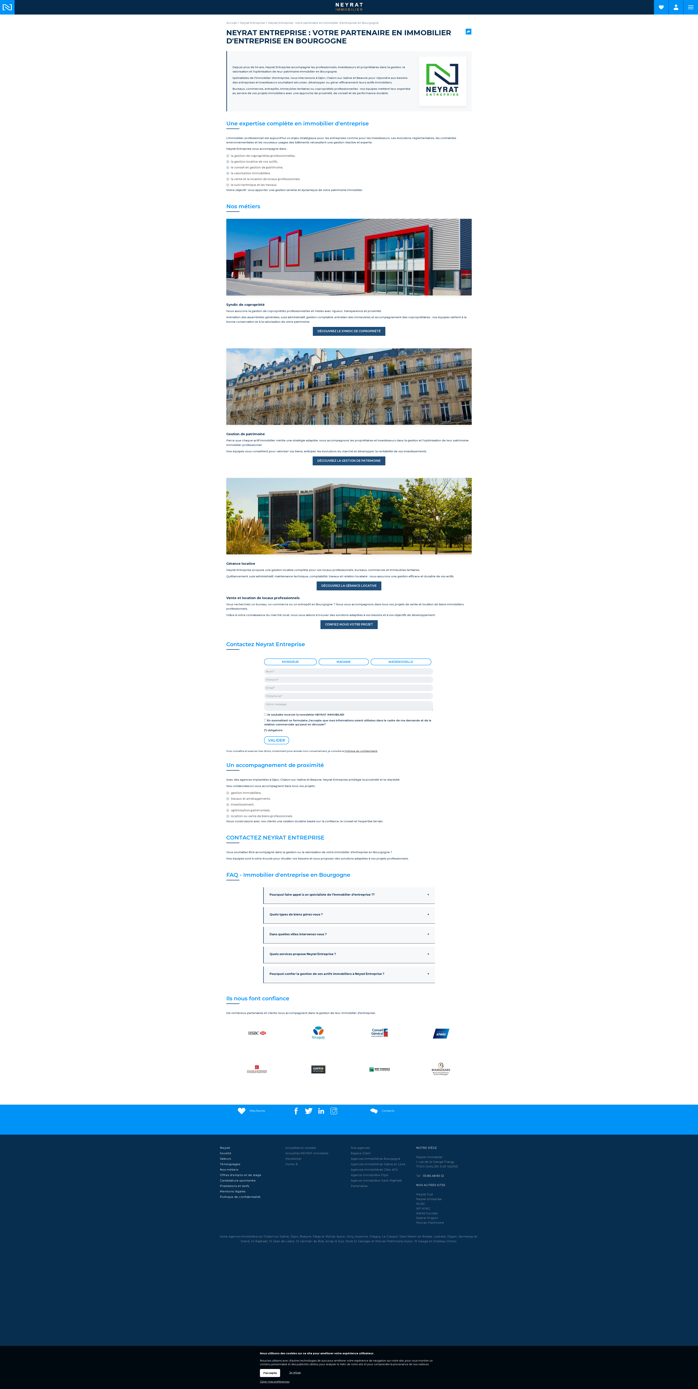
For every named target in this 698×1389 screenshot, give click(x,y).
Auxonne (361, 1236)
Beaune (305, 1236)
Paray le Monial (324, 1236)
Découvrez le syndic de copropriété (349, 331)
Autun (341, 1236)
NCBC (420, 1203)
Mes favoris (257, 1110)
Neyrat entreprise (429, 1199)
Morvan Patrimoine (430, 1222)
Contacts (387, 1110)
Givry (350, 1236)
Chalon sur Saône (276, 1236)
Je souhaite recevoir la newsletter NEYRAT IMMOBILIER (305, 714)
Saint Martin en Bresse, (416, 1236)
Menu (690, 7)
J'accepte (270, 1373)
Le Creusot (390, 1236)
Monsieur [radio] (290, 662)
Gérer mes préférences (274, 1381)
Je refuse (295, 1372)
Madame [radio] (344, 662)
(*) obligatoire (273, 730)
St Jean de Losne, (282, 1241)
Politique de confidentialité (360, 751)
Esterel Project (427, 1218)
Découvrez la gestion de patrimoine (349, 460)
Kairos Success (427, 1213)
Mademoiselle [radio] (401, 662)
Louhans (440, 1236)
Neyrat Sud (424, 1194)
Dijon (294, 1236)
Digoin (452, 1236)
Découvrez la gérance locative (349, 585)
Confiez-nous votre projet (349, 624)
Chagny (375, 1236)
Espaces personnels (676, 7)
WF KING (423, 1208)
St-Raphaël (259, 1241)
